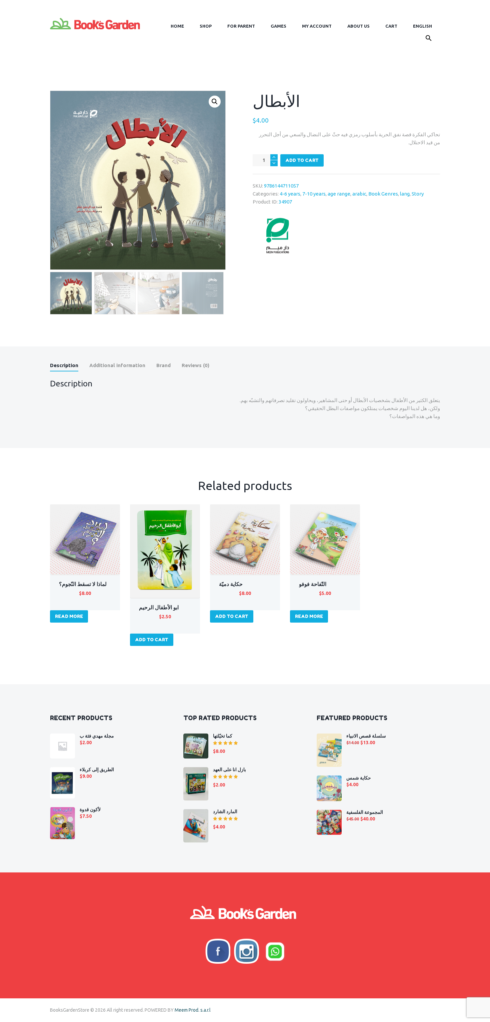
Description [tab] (64, 365)
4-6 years (290, 194)
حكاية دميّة (231, 584)
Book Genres (383, 194)
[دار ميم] (278, 236)
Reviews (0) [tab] (195, 365)
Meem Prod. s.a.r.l (193, 1010)
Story (418, 194)
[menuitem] (422, 26)
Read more (69, 616)
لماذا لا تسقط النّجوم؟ (83, 584)
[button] (428, 39)
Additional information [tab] (117, 365)
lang (405, 194)
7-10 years (314, 194)
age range (339, 194)
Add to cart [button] (151, 639)
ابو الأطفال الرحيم (159, 607)
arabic (359, 194)
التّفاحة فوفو (312, 584)
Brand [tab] (163, 365)
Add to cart (302, 160)
